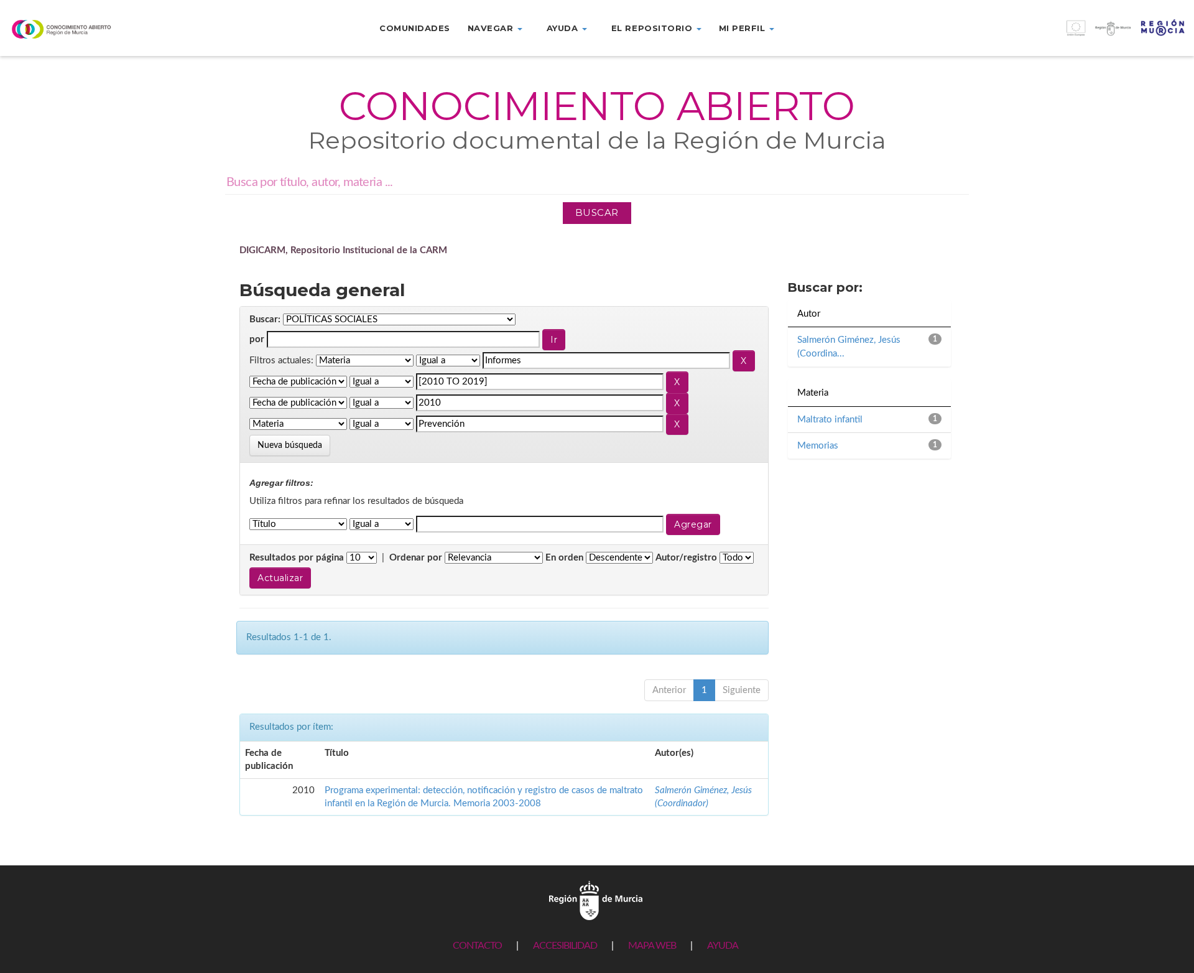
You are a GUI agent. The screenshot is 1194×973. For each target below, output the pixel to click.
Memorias (817, 445)
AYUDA (722, 946)
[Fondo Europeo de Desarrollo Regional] (1045, 34)
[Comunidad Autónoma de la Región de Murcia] (595, 900)
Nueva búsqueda (289, 445)
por (256, 339)
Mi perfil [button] (743, 28)
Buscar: (264, 319)
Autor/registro (686, 557)
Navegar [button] (492, 28)
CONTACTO (477, 946)
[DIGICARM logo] (99, 29)
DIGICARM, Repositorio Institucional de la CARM (343, 250)
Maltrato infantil (830, 419)
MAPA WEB (652, 946)
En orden (564, 557)
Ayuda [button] (564, 28)
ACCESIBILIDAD (565, 946)
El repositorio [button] (653, 28)
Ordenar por (415, 557)
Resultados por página (296, 557)
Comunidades (414, 28)
